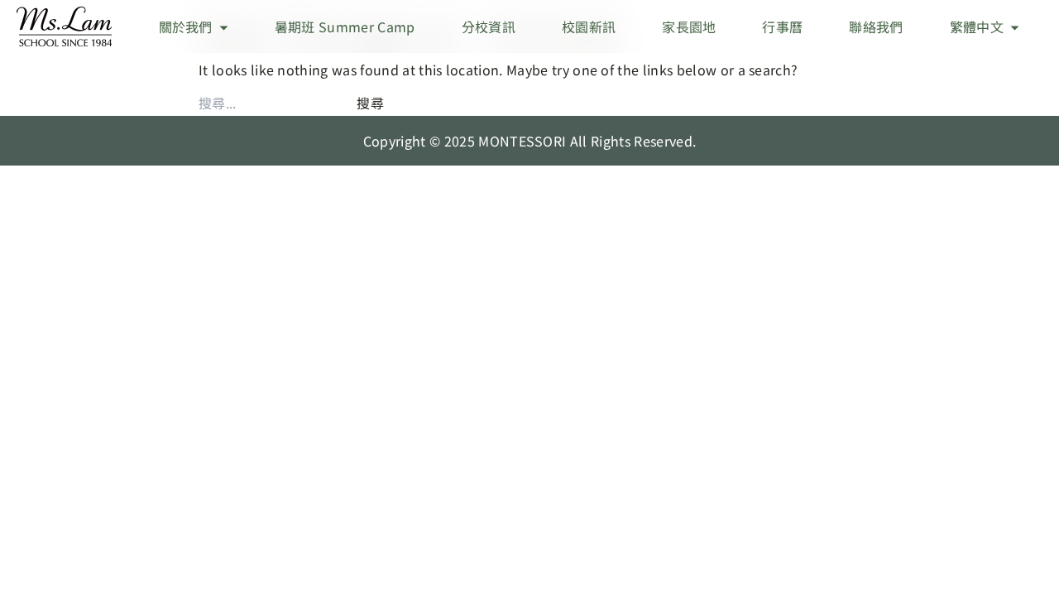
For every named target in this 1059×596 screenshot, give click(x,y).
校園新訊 (589, 26)
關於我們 (186, 26)
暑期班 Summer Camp (345, 26)
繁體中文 (977, 26)
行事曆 (782, 26)
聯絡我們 (876, 26)
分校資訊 (488, 26)
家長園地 (689, 26)
